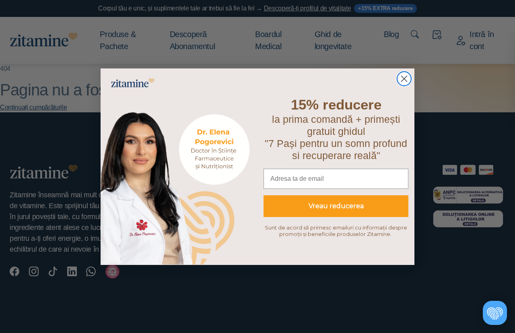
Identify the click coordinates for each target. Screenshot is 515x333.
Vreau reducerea (336, 206)
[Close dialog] (404, 79)
